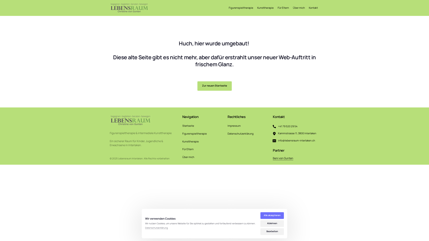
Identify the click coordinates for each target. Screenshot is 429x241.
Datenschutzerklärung (156, 228)
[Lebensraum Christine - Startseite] (129, 8)
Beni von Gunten (283, 158)
